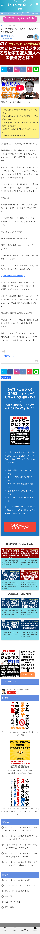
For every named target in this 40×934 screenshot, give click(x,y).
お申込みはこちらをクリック (20, 526)
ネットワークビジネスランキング (18, 885)
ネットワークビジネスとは (15, 880)
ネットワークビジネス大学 (20, 6)
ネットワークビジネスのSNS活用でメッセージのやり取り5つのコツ (21, 837)
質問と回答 (5, 378)
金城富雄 (30, 37)
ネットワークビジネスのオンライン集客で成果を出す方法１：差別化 (21, 854)
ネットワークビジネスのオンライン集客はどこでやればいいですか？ (21, 846)
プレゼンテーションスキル (15, 891)
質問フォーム (9, 356)
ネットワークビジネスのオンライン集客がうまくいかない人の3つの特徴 (21, 829)
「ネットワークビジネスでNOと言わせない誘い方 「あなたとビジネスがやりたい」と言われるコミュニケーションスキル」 (20, 811)
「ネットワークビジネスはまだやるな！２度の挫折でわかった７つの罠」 (20, 733)
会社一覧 (8, 896)
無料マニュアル (5, 13)
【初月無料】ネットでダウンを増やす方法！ (20, 19)
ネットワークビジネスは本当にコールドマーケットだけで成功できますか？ (21, 863)
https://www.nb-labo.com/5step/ (13, 276)
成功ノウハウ (10, 902)
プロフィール (15, 13)
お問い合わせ (35, 13)
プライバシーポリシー (25, 13)
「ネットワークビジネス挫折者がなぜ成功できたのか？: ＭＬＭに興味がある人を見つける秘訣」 (20, 772)
